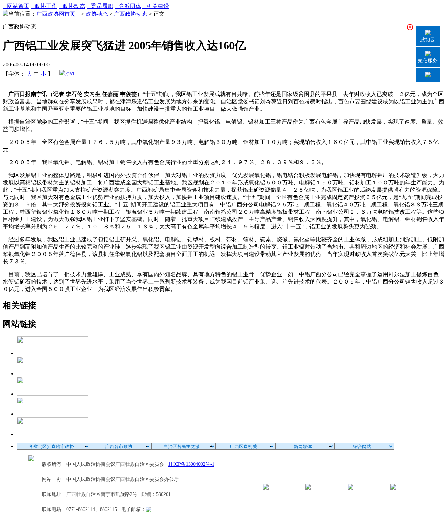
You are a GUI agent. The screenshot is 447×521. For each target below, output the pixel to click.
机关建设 (155, 6)
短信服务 (428, 60)
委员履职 (100, 6)
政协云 (427, 39)
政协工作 (44, 6)
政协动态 (72, 6)
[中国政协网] (52, 394)
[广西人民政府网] (52, 434)
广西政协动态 (130, 14)
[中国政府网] (52, 373)
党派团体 (128, 6)
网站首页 (16, 6)
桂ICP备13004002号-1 (191, 464)
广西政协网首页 (55, 14)
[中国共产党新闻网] (52, 353)
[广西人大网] (52, 414)
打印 (69, 73)
